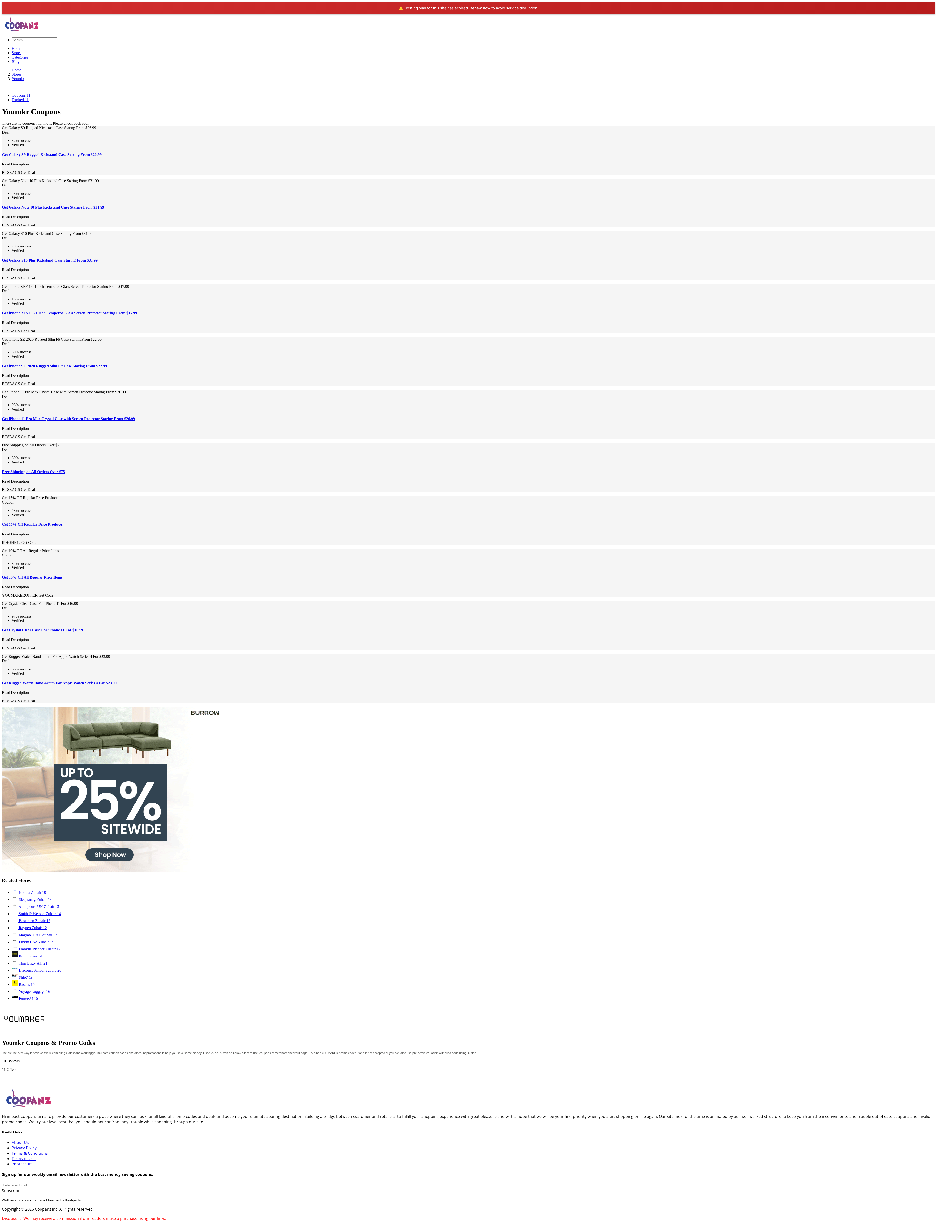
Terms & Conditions (30, 1153)
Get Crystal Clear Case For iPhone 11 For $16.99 (42, 630)
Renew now (480, 8)
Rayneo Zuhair (32, 928)
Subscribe (11, 1190)
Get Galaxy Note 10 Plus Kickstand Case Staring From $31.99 (53, 207)
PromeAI (28, 999)
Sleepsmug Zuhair (35, 899)
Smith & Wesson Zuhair (39, 914)
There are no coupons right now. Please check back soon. (46, 123)
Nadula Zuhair (32, 892)
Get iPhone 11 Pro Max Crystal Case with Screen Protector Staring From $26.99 (68, 419)
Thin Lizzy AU (32, 963)
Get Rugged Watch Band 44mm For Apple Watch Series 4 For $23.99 (59, 683)
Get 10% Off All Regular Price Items (32, 577)
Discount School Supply (39, 970)
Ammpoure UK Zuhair (38, 907)
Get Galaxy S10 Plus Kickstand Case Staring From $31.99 (50, 260)
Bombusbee (30, 956)
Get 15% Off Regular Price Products (32, 524)
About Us (20, 1142)
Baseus (26, 984)
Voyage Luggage (34, 991)
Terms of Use (24, 1158)
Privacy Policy (24, 1148)
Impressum (22, 1164)
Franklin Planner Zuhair (39, 949)
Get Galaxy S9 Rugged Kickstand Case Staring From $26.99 (52, 155)
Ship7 (25, 977)
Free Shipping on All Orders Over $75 (33, 472)
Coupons (21, 95)
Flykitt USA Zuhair (36, 942)
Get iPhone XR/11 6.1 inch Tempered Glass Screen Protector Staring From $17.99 (69, 313)
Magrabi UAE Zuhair (37, 935)
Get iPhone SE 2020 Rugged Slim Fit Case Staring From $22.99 (54, 366)
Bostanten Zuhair (34, 921)
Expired (20, 100)
